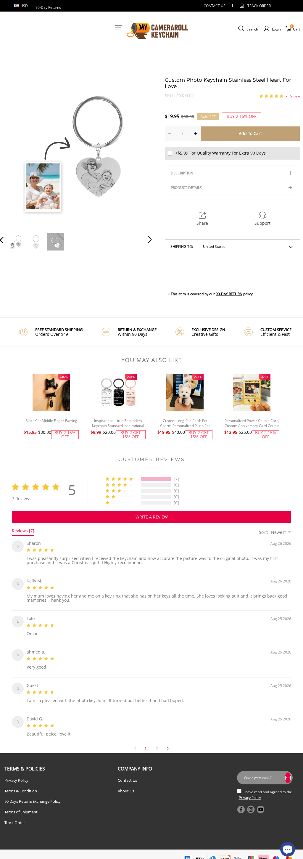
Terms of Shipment (21, 804)
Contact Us (127, 773)
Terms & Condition (20, 783)
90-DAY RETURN (229, 293)
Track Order (259, 5)
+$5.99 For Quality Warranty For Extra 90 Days (220, 153)
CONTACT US (214, 5)
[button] (13, 152)
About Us (126, 783)
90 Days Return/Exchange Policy (32, 794)
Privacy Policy (16, 773)
